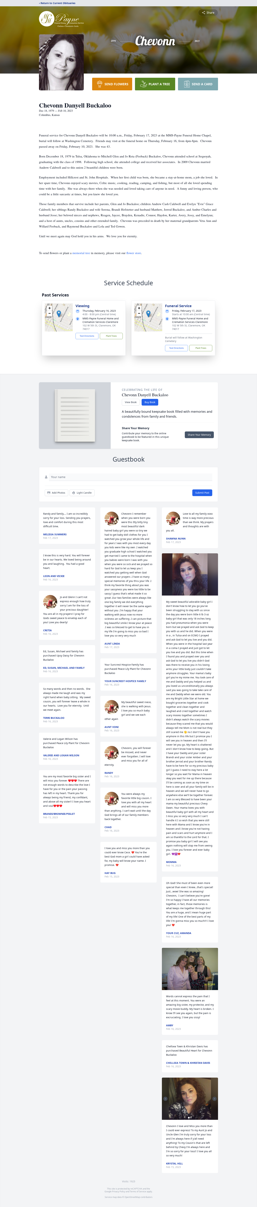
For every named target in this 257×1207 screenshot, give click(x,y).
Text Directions (87, 335)
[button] (59, 313)
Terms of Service (138, 1191)
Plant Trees (111, 335)
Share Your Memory (199, 434)
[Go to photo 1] (189, 1118)
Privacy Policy (118, 1191)
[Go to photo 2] (191, 1117)
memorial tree (81, 253)
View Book (131, 402)
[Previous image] (165, 1099)
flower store (133, 253)
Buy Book (150, 402)
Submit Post (202, 492)
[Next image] (214, 1099)
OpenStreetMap (132, 1197)
